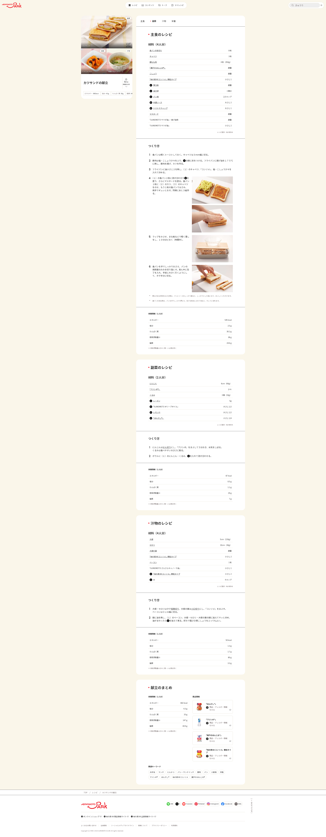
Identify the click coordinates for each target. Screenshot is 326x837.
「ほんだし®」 (158, 418)
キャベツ (153, 56)
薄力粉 (156, 85)
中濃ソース (157, 102)
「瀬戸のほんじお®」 (158, 68)
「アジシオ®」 (155, 389)
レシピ (94, 792)
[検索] (292, 5)
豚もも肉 (153, 62)
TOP (85, 792)
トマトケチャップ (160, 108)
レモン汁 (156, 412)
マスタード (154, 114)
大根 (151, 539)
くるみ (152, 395)
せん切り (167, 447)
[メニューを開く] (321, 5)
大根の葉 (153, 551)
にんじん (153, 383)
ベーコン (153, 562)
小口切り (195, 608)
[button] (304, 5)
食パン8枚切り (156, 50)
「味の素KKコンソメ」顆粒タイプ (163, 79)
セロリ (152, 545)
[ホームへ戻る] (11, 5)
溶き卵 (156, 91)
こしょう (153, 73)
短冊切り (175, 608)
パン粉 (156, 96)
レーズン (156, 401)
